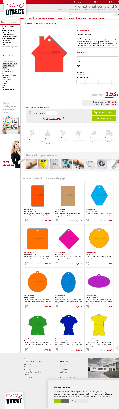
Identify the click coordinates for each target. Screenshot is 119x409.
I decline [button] (65, 401)
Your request (92, 18)
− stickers (4, 67)
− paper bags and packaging (9, 71)
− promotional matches (8, 62)
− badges (4, 60)
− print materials (6, 79)
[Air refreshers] (49, 75)
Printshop (60, 18)
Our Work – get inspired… (42, 155)
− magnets (5, 58)
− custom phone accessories (9, 63)
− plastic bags (5, 69)
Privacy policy (28, 369)
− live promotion (6, 77)
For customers (70, 18)
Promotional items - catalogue (44, 18)
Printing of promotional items (33, 372)
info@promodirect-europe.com (97, 10)
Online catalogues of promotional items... (9, 108)
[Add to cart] (26, 220)
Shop (30, 18)
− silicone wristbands (7, 56)
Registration (28, 377)
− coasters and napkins (8, 65)
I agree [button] (57, 401)
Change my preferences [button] (79, 401)
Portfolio (26, 374)
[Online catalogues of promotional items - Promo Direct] (11, 133)
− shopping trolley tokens (9, 75)
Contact (101, 18)
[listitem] (78, 81)
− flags (3, 73)
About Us (23, 18)
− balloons (5, 54)
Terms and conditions (31, 367)
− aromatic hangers (7, 52)
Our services (82, 18)
